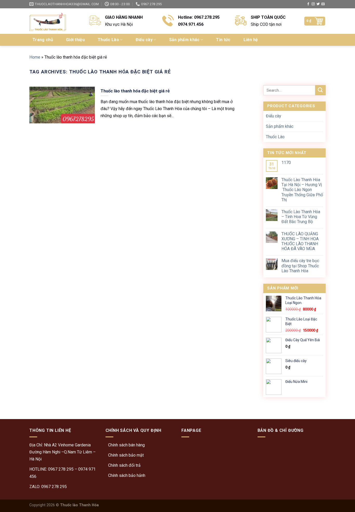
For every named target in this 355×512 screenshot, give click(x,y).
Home (34, 57)
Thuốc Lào (108, 39)
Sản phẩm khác (184, 39)
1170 (286, 162)
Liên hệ (251, 39)
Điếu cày (144, 39)
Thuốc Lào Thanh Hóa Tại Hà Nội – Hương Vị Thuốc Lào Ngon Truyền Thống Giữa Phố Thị (302, 189)
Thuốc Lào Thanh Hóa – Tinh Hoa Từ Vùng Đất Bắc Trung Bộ (300, 216)
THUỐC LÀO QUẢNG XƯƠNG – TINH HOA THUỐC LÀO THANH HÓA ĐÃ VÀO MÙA (300, 241)
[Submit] (320, 90)
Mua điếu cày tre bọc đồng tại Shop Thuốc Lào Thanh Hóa (300, 265)
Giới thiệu (75, 39)
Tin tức (223, 39)
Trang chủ (42, 39)
